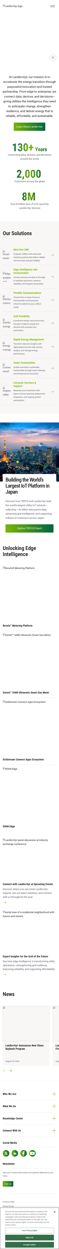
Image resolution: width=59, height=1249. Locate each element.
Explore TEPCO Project (29, 528)
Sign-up (8, 1184)
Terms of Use (8, 1206)
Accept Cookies (29, 1245)
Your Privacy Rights (29, 1230)
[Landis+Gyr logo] (14, 6)
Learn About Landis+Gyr (29, 126)
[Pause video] (53, 57)
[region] (29, 1228)
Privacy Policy (9, 1202)
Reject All (29, 1237)
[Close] (55, 1212)
